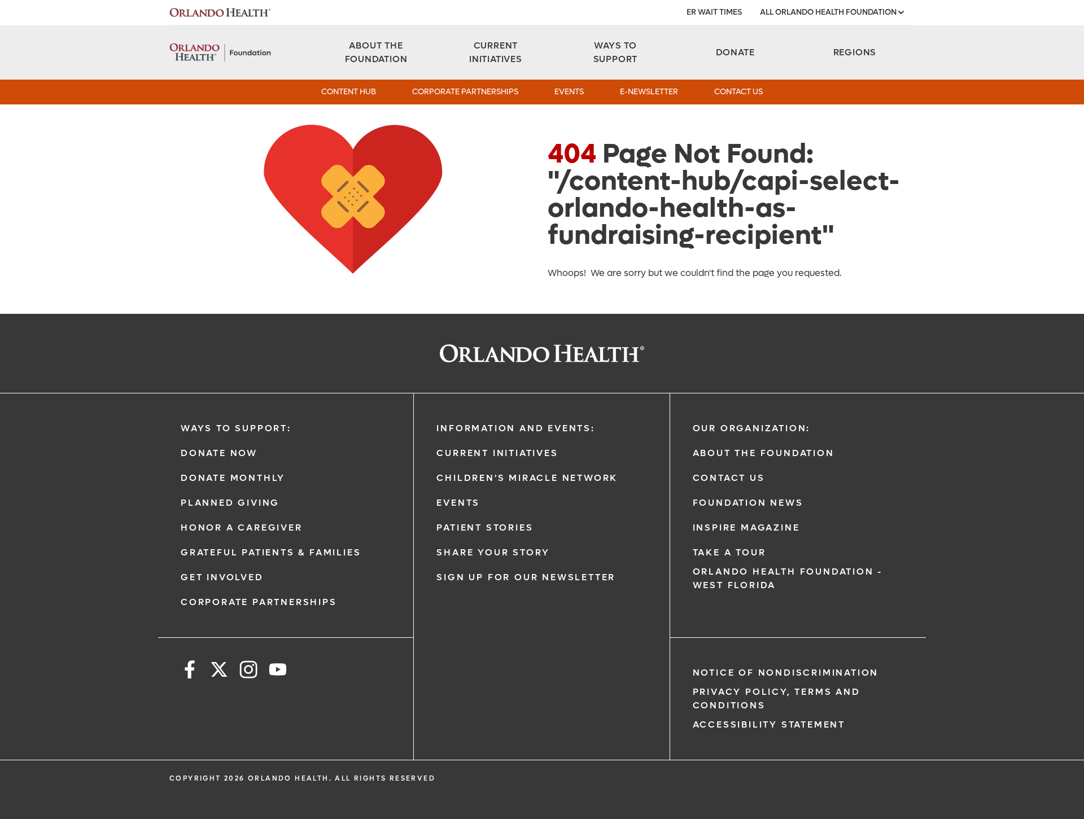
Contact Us (738, 91)
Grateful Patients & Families (271, 552)
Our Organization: (752, 428)
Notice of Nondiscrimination (786, 672)
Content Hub (348, 91)
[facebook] (190, 671)
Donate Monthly (233, 478)
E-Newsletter (649, 91)
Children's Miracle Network (527, 478)
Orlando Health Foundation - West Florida (788, 578)
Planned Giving (230, 503)
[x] (219, 671)
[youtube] (278, 671)
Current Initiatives (497, 453)
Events (569, 91)
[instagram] (248, 671)
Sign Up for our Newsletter (525, 577)
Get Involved (222, 577)
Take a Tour (729, 552)
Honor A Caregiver (242, 527)
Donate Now (219, 453)
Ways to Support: (236, 428)
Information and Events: (515, 428)
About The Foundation (763, 453)
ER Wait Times (714, 12)
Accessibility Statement (769, 724)
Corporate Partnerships (465, 91)
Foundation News (748, 503)
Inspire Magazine (746, 527)
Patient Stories (484, 527)
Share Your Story (493, 552)
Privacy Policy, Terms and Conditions (776, 698)
